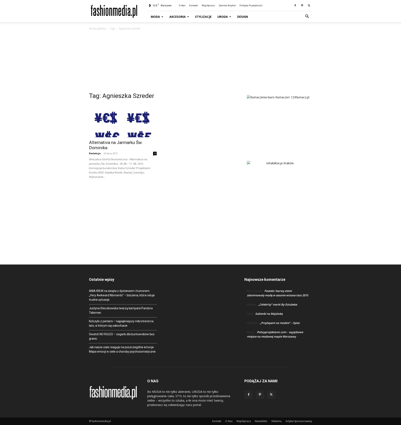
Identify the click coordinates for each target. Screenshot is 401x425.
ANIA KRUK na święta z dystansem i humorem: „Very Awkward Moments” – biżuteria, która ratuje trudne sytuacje (122, 295)
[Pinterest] (302, 5)
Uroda (222, 17)
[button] (307, 17)
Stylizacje (203, 17)
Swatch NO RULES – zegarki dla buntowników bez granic (122, 336)
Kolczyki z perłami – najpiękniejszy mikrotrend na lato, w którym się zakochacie (121, 323)
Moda (155, 17)
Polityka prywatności (251, 5)
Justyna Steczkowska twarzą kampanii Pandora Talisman (121, 310)
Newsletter (261, 421)
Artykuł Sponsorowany (299, 421)
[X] (309, 5)
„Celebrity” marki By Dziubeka (277, 304)
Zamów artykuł (227, 5)
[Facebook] (295, 5)
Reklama (277, 421)
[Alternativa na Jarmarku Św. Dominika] (123, 120)
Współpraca (208, 5)
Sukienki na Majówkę (269, 314)
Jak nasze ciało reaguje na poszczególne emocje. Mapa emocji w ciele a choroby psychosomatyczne (122, 349)
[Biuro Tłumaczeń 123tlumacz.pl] (278, 121)
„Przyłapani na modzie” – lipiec (280, 323)
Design (242, 17)
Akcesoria (177, 17)
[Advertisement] (200, 62)
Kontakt (193, 5)
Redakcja (95, 153)
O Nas (182, 5)
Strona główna (97, 28)
